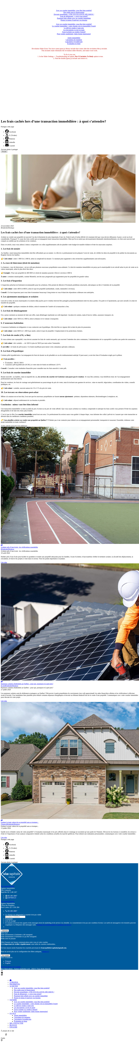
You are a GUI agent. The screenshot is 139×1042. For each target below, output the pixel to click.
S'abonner (5, 930)
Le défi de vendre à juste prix (74, 28)
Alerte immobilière (73, 38)
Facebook (12, 132)
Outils (72, 36)
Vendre (71, 22)
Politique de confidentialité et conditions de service (54, 925)
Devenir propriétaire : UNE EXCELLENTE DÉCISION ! (74, 14)
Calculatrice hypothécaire (74, 42)
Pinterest (12, 139)
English (71, 51)
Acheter (72, 8)
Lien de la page (10, 921)
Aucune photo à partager (9, 149)
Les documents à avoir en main (73, 30)
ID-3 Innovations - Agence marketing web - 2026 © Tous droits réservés (25, 969)
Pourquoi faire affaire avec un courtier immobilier (74, 18)
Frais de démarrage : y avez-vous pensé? (74, 16)
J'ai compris (5, 955)
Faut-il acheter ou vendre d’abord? (74, 32)
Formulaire (9, 919)
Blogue (71, 47)
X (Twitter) (13, 135)
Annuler (4, 151)
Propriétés (71, 6)
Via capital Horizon (7, 886)
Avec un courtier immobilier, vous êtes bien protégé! (74, 10)
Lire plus (4, 562)
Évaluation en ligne (73, 44)
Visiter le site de (11, 967)
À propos (71, 5)
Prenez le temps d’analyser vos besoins (74, 20)
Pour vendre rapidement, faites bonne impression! (74, 34)
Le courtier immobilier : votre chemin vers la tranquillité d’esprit (74, 26)
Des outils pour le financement (73, 12)
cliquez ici (45, 951)
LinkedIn (12, 142)
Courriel (12, 146)
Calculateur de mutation (74, 40)
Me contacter (72, 46)
